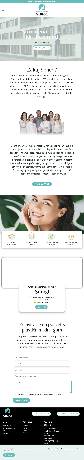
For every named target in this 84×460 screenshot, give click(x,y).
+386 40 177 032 (43, 300)
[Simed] (42, 9)
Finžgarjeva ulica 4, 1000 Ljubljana (43, 297)
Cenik (24, 433)
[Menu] (3, 9)
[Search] (81, 10)
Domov (25, 425)
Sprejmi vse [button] (9, 455)
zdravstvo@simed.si (43, 302)
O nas (25, 430)
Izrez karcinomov (50, 428)
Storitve (25, 428)
